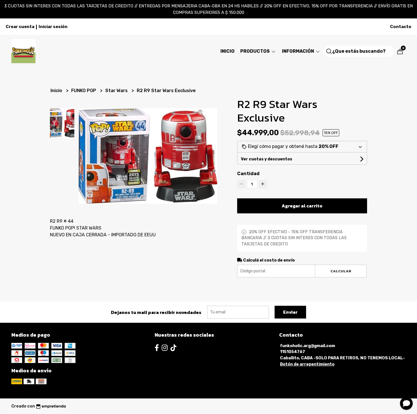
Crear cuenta (20, 26)
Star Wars (117, 90)
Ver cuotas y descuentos (266, 159)
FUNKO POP (84, 90)
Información (298, 51)
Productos (255, 51)
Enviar (290, 312)
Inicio (227, 51)
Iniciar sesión (53, 26)
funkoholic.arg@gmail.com (307, 345)
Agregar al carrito (302, 205)
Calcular (340, 271)
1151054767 (292, 351)
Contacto (400, 26)
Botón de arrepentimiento (307, 364)
